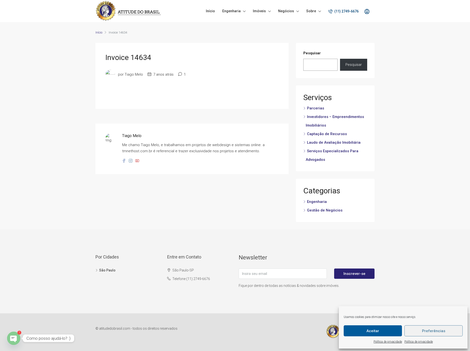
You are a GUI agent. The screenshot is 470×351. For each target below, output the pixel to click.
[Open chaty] (13, 338)
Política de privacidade (388, 341)
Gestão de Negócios (324, 210)
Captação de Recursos (327, 134)
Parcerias (315, 108)
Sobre (311, 11)
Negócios (286, 11)
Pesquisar (312, 53)
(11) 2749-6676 (346, 11)
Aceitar (372, 331)
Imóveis (259, 11)
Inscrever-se (354, 273)
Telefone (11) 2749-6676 (191, 279)
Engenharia (231, 11)
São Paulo (107, 270)
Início (210, 11)
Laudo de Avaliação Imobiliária (334, 142)
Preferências (433, 331)
